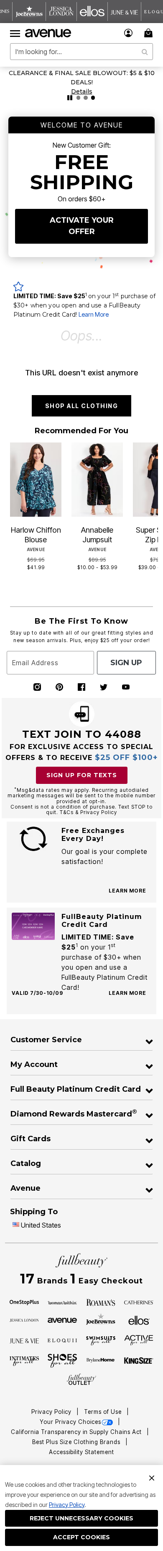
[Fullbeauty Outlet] (81, 1379)
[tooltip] (29, 11)
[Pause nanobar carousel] (69, 97)
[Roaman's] (100, 1302)
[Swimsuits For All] (100, 1340)
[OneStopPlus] (24, 1302)
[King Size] (138, 1361)
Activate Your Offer (82, 226)
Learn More (94, 314)
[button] (128, 33)
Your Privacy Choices (70, 1421)
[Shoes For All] (62, 1360)
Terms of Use (103, 1411)
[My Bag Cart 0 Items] (149, 33)
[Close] (151, 1477)
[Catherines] (138, 1302)
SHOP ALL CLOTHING (81, 405)
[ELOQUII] (62, 1339)
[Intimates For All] (24, 1360)
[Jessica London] (24, 1319)
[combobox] (81, 51)
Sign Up (126, 662)
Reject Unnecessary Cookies (81, 1518)
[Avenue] (62, 1319)
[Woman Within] (62, 1302)
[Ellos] (139, 1319)
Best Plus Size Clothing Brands (77, 1442)
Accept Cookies (81, 1537)
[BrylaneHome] (100, 1361)
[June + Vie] (24, 1340)
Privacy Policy (66, 1504)
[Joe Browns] (100, 1319)
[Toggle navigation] (15, 33)
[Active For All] (138, 1339)
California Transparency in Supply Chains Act (77, 1432)
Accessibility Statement (81, 1452)
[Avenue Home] (48, 33)
